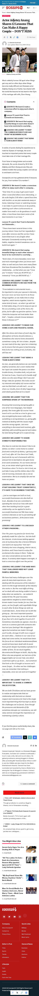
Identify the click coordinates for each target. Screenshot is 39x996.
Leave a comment (29, 784)
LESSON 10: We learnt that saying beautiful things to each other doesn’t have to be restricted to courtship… (19, 123)
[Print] (17, 37)
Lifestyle (6, 16)
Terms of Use (12, 3)
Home (4, 12)
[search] (24, 8)
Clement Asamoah (15, 42)
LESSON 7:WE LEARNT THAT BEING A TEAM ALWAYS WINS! (19, 139)
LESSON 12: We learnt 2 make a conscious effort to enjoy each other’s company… (19, 109)
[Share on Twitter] (10, 37)
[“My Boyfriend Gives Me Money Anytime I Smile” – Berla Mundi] (31, 877)
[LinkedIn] (36, 745)
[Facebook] (31, 745)
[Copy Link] (14, 37)
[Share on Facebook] (7, 37)
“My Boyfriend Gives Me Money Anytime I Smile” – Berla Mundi (12, 877)
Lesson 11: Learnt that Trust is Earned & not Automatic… (17, 116)
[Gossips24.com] (14, 7)
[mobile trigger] (4, 7)
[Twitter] (9, 917)
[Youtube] (14, 917)
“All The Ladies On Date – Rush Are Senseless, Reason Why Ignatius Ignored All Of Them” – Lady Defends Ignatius (12, 862)
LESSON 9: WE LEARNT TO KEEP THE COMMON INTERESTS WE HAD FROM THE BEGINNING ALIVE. (18, 132)
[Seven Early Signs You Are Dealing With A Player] (31, 849)
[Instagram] (33, 745)
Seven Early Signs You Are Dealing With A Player (13, 848)
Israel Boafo (7, 853)
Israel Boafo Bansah (10, 870)
